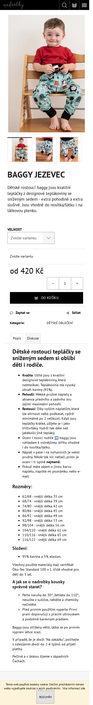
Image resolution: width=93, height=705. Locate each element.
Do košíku (50, 298)
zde (83, 688)
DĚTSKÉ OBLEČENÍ (60, 323)
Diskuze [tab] (33, 338)
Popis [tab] (17, 338)
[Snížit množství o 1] (53, 283)
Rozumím (45, 697)
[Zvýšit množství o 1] (77, 283)
